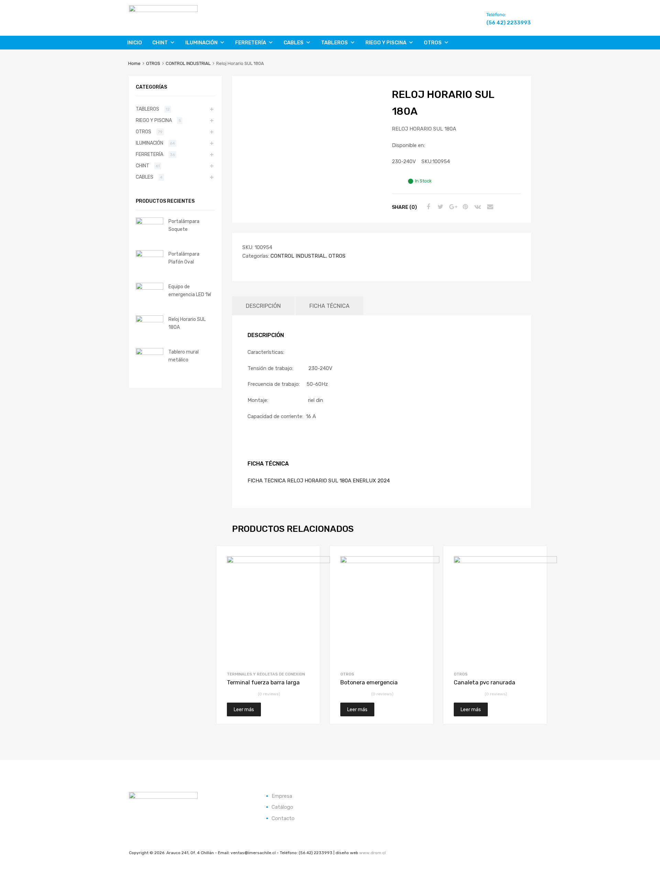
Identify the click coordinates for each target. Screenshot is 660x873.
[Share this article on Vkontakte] (476, 206)
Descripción (263, 306)
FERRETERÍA (250, 43)
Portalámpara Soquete (183, 225)
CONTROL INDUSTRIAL (188, 63)
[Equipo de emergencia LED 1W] (149, 288)
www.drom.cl (372, 852)
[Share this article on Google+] (452, 206)
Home (134, 63)
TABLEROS (334, 43)
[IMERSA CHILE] (163, 10)
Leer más (244, 709)
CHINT (160, 43)
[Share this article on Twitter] (439, 206)
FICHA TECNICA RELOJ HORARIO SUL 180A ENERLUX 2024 (319, 481)
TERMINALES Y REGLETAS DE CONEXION (266, 674)
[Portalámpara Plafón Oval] (149, 255)
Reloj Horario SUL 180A (187, 323)
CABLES (294, 43)
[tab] (263, 305)
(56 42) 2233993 (503, 23)
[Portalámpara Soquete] (149, 222)
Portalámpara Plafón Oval (183, 258)
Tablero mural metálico (183, 355)
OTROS (433, 43)
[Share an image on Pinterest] (464, 206)
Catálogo (282, 807)
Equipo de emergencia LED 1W (189, 290)
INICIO (134, 43)
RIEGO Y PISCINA (385, 43)
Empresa (282, 796)
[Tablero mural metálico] (149, 353)
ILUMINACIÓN (201, 43)
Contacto (283, 818)
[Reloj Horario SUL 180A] (149, 320)
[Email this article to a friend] (489, 206)
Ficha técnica (329, 306)
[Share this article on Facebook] (427, 206)
